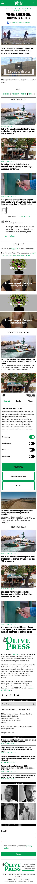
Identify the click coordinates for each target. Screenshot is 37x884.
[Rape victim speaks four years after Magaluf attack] (18, 283)
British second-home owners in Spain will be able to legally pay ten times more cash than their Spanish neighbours (18, 758)
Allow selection (18, 476)
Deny (18, 485)
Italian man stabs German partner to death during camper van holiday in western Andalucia (17, 513)
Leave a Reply (24, 216)
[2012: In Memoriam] (18, 267)
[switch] (32, 443)
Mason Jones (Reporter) (21, 22)
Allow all (18, 467)
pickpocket (15, 94)
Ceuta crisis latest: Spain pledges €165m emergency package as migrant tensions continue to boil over (17, 768)
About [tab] (30, 401)
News (22, 80)
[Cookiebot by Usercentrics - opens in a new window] (26, 395)
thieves (23, 94)
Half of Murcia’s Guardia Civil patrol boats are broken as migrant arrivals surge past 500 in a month (18, 131)
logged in (14, 249)
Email (4, 831)
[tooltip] (2, 695)
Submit (18, 854)
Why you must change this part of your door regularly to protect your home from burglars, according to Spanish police (18, 201)
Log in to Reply (10, 236)
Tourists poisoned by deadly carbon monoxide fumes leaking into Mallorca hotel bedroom (18, 741)
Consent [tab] (7, 401)
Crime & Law (26, 8)
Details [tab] (18, 401)
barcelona (6, 94)
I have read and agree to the (18, 847)
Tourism (31, 94)
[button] (34, 704)
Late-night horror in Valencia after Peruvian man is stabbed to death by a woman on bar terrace (16, 166)
